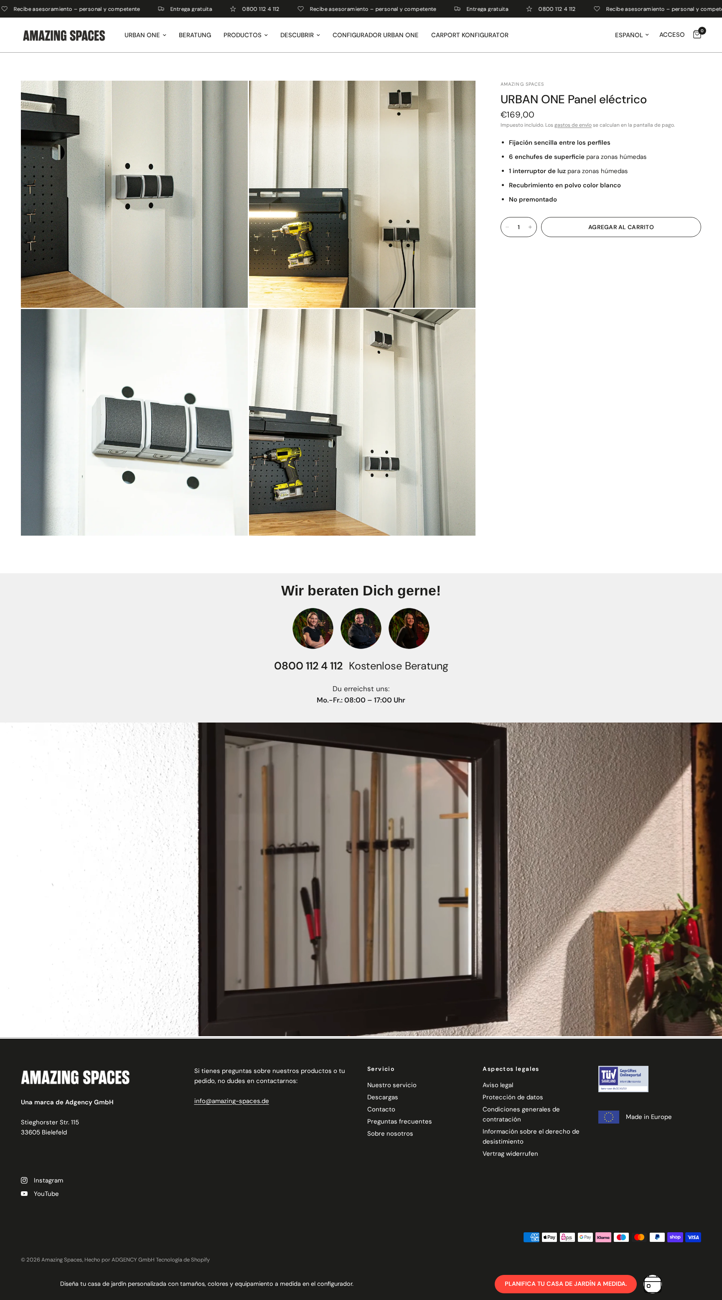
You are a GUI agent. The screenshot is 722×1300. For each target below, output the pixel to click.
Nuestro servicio (392, 1085)
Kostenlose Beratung (398, 666)
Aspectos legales (511, 1069)
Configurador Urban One (376, 35)
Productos (243, 35)
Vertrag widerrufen (510, 1153)
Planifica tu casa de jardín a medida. (566, 1283)
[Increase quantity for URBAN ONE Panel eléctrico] (530, 227)
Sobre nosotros (390, 1133)
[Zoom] (230, 98)
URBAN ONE (142, 35)
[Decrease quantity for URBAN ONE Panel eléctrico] (507, 227)
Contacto (381, 1109)
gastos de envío (573, 125)
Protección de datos (513, 1097)
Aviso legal (498, 1085)
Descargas (382, 1097)
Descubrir (297, 35)
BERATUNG (195, 35)
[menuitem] (145, 35)
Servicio (380, 1069)
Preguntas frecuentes (399, 1121)
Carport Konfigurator (469, 35)
